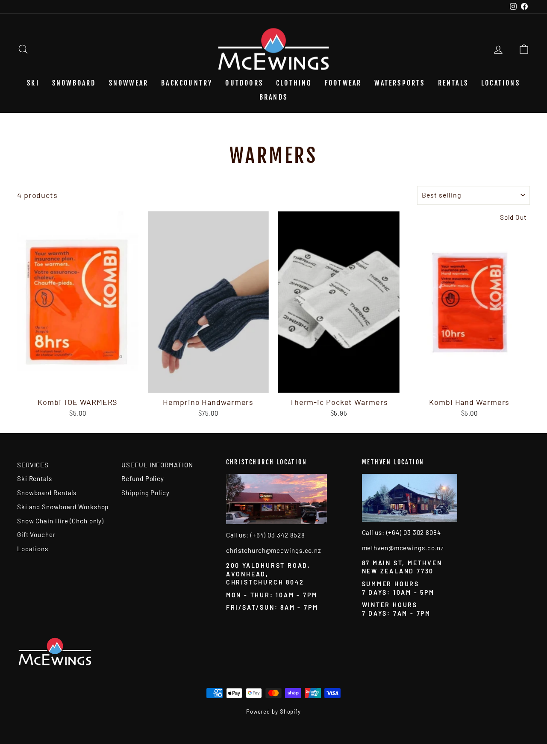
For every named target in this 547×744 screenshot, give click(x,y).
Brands (273, 97)
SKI (33, 83)
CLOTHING (294, 83)
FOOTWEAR (343, 83)
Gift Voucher (36, 534)
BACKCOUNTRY (186, 83)
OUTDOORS (244, 83)
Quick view (77, 383)
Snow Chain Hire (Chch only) (60, 521)
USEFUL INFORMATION (157, 465)
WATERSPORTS (399, 83)
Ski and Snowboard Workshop (63, 507)
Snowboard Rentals (46, 492)
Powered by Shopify (273, 711)
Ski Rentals (34, 478)
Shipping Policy (145, 492)
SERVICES (33, 465)
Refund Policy (142, 478)
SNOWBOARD (74, 83)
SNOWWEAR (129, 83)
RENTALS (453, 83)
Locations (500, 83)
